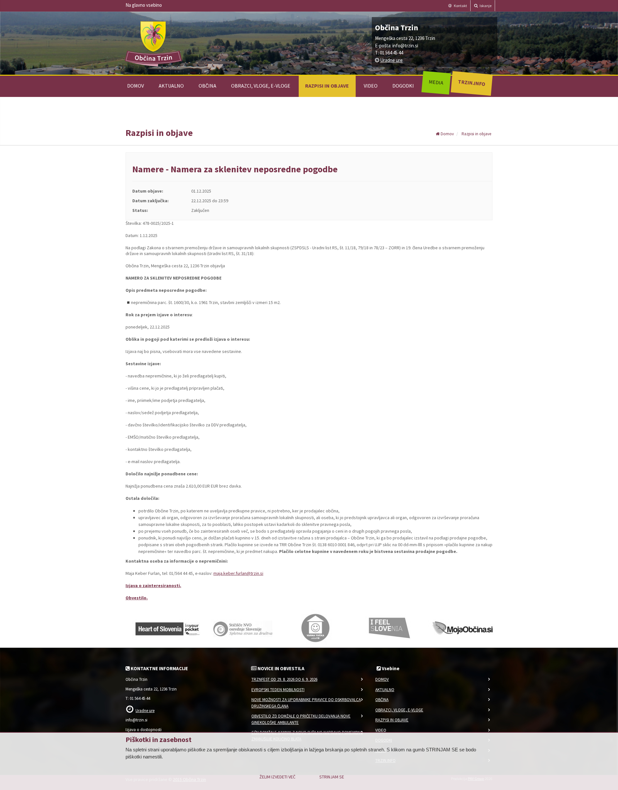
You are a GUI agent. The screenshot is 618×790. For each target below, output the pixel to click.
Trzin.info (471, 82)
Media (436, 82)
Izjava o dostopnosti (144, 729)
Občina (207, 85)
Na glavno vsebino (144, 5)
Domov (135, 85)
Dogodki (403, 85)
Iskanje (485, 5)
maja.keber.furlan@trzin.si (238, 573)
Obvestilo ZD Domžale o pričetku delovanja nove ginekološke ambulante (301, 719)
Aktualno (171, 85)
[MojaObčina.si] (463, 628)
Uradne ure (391, 60)
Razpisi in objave (327, 85)
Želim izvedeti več (277, 777)
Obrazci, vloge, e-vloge (260, 85)
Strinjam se (331, 777)
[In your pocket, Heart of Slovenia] (167, 628)
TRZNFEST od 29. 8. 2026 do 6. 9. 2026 (284, 679)
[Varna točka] (315, 628)
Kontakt (460, 5)
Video (371, 85)
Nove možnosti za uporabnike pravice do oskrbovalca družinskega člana (306, 703)
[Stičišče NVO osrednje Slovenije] (241, 628)
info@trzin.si (405, 46)
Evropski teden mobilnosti (277, 689)
